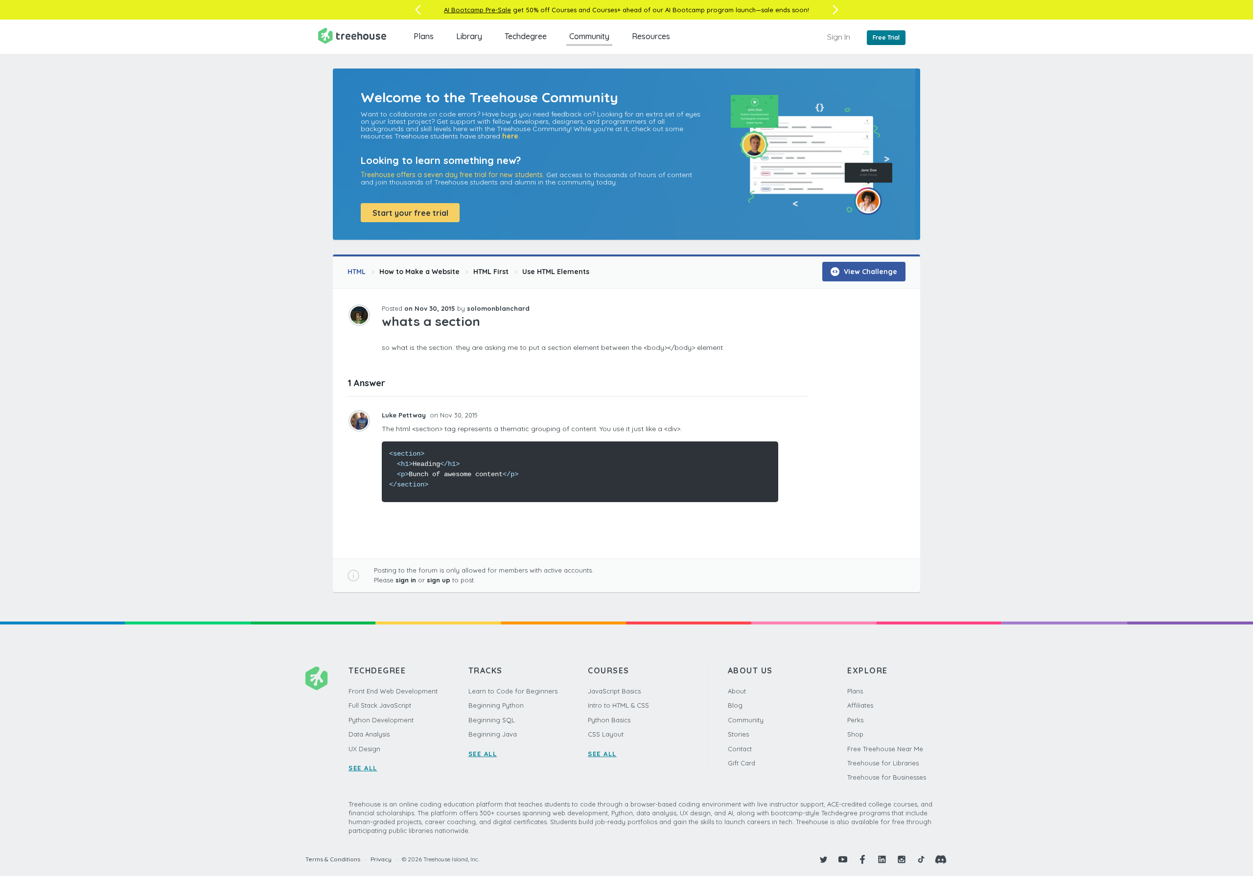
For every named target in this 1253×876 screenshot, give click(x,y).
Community (589, 36)
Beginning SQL (491, 720)
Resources (651, 36)
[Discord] (941, 859)
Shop (855, 734)
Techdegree (526, 36)
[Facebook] (862, 859)
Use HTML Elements (555, 271)
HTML (357, 271)
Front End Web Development (393, 691)
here (510, 136)
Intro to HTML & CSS (618, 705)
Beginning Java (492, 734)
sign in (405, 580)
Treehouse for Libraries (883, 763)
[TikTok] (921, 859)
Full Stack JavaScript (379, 705)
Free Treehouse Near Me (885, 749)
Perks (855, 720)
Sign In (838, 37)
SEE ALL (362, 768)
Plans (424, 36)
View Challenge (869, 271)
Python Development (381, 720)
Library (469, 36)
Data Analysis (369, 734)
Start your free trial (410, 213)
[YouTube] (843, 859)
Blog (735, 705)
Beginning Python (496, 705)
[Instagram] (901, 859)
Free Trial (886, 37)
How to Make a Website (419, 271)
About (737, 691)
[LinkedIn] (882, 859)
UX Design (364, 749)
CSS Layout (606, 734)
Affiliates (860, 705)
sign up (438, 580)
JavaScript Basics (614, 691)
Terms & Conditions (332, 859)
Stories (738, 734)
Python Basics (609, 720)
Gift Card (741, 763)
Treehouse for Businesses (886, 777)
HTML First (491, 271)
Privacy (381, 859)
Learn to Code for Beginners (512, 691)
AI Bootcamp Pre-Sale (477, 10)
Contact (740, 749)
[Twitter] (823, 859)
